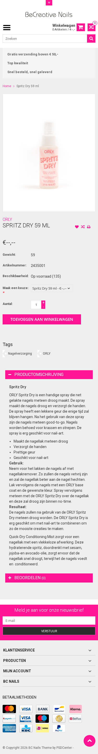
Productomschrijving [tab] (39, 374)
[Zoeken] (91, 38)
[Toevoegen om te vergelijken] (82, 227)
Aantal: (8, 304)
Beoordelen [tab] (30, 577)
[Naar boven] (89, 741)
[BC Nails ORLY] (49, 14)
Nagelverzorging (20, 353)
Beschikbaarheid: (15, 276)
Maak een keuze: (15, 290)
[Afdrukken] (89, 227)
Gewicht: (9, 255)
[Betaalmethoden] (9, 709)
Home (7, 86)
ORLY (7, 219)
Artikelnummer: (14, 265)
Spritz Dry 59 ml (27, 86)
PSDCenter (64, 748)
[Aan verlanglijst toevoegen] (76, 227)
